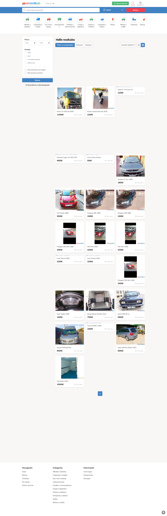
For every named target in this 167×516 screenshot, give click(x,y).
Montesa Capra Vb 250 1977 (67, 158)
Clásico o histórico (59, 492)
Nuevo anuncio (27, 485)
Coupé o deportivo (60, 489)
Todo (29, 53)
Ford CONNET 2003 (94, 326)
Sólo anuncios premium (35, 73)
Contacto (25, 478)
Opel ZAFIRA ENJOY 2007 (127, 348)
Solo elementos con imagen (36, 70)
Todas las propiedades (65, 45)
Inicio (24, 472)
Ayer (29, 56)
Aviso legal (88, 472)
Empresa (88, 45)
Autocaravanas (58, 482)
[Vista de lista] (139, 45)
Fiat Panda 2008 (62, 213)
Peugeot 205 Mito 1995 (65, 247)
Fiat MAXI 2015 (62, 381)
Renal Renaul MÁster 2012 (96, 314)
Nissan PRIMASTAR (64, 348)
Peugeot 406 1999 (93, 213)
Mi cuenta (26, 482)
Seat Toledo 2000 (63, 314)
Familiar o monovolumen (62, 485)
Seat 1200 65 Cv (124, 314)
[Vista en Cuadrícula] (143, 45)
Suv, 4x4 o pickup (59, 478)
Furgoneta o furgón (60, 475)
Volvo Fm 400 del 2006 (65, 112)
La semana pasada (33, 59)
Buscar (135, 10)
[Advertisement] (37, 170)
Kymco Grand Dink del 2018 (97, 112)
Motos (55, 499)
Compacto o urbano (60, 496)
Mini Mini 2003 (92, 247)
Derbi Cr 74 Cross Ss (125, 90)
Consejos (87, 478)
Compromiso (88, 475)
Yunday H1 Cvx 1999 (125, 180)
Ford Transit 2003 (63, 258)
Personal (79, 45)
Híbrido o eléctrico (59, 472)
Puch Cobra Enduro (94, 158)
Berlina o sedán (59, 502)
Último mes (31, 63)
